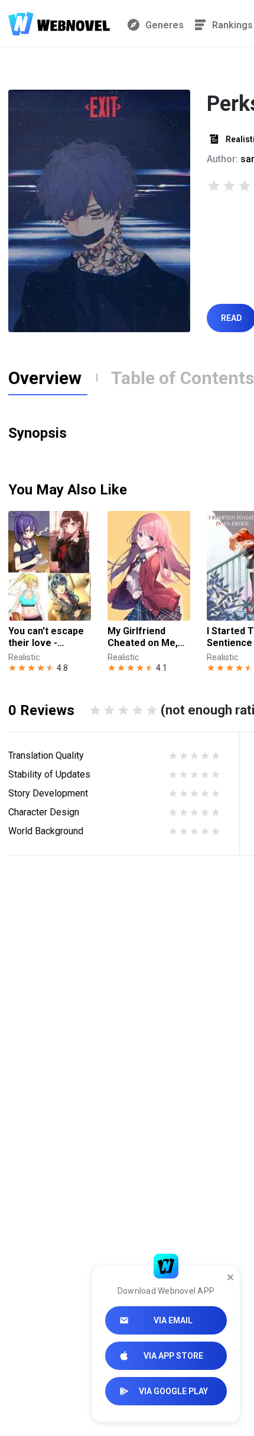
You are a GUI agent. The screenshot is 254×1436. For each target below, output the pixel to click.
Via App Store (173, 1355)
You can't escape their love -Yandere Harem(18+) (46, 637)
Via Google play (173, 1391)
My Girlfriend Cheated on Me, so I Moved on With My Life (143, 637)
